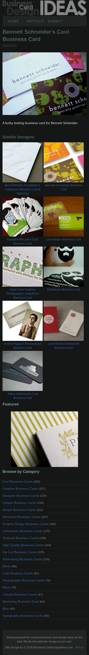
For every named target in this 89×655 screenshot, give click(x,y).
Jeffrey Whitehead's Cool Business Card (22, 396)
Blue (9, 608)
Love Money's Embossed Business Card (63, 345)
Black (9, 587)
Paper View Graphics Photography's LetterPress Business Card (22, 293)
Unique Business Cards (23, 503)
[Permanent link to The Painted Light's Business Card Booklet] (44, 439)
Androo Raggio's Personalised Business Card (23, 345)
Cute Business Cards (21, 573)
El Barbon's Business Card (63, 289)
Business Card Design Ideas (44, 2)
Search (79, 647)
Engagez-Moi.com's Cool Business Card (22, 241)
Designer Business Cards (25, 495)
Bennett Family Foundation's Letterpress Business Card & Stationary (22, 189)
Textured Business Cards (24, 538)
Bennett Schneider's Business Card (63, 187)
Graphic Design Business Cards (29, 524)
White (10, 566)
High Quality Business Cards (27, 545)
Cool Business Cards (21, 481)
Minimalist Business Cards (25, 517)
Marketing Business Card (24, 601)
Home (13, 21)
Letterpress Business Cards (26, 531)
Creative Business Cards (24, 488)
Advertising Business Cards (26, 559)
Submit (55, 21)
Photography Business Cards (26, 580)
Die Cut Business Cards (23, 552)
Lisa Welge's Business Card (63, 239)
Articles (35, 21)
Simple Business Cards (23, 510)
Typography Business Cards (26, 615)
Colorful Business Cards (23, 594)
